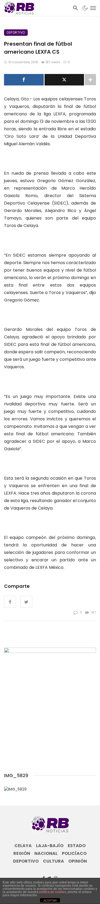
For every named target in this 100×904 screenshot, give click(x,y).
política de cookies (52, 892)
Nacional (46, 853)
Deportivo (16, 32)
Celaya (23, 846)
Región (21, 853)
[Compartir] (24, 79)
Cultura (53, 861)
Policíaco (74, 853)
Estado (77, 846)
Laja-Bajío (49, 846)
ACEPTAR (50, 900)
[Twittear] (64, 79)
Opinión (77, 861)
